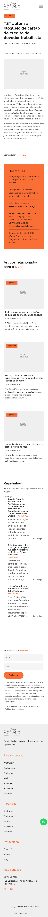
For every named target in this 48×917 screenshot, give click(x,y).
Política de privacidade (14, 709)
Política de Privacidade (23, 914)
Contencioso (9, 768)
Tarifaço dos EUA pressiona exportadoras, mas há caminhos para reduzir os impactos (23, 193)
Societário (8, 783)
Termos (33, 706)
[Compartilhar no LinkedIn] (24, 155)
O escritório (9, 849)
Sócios (7, 854)
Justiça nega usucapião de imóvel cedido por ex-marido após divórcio (24, 179)
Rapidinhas (36, 53)
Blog (6, 859)
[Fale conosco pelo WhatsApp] (43, 822)
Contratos (9, 53)
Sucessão (8, 788)
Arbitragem (9, 763)
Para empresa (22, 53)
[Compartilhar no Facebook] (18, 155)
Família (7, 821)
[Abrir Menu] (41, 6)
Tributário (8, 794)
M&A (6, 778)
